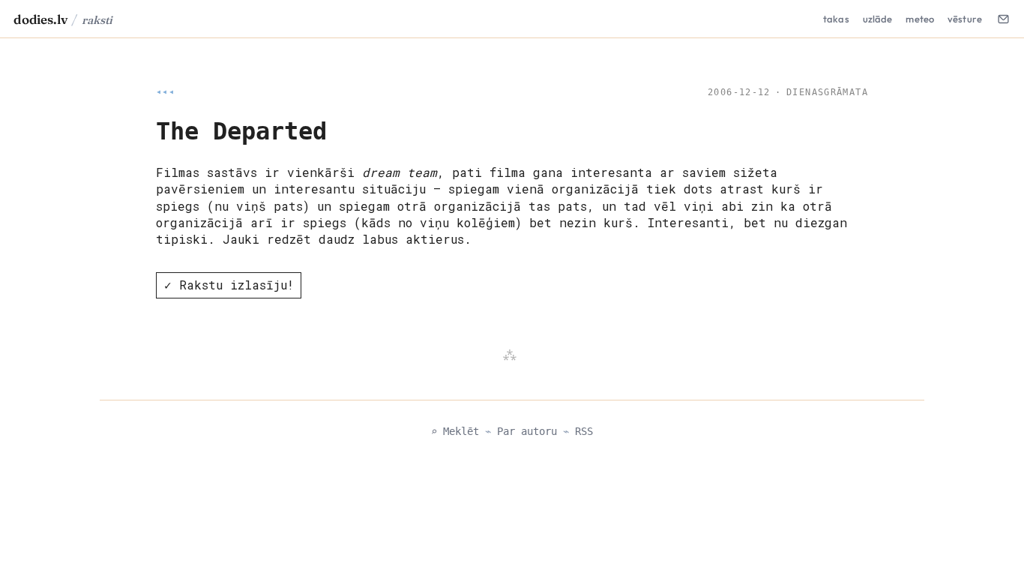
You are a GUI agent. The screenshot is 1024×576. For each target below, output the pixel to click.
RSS (584, 431)
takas (836, 19)
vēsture (965, 19)
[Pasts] (1003, 18)
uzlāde (878, 19)
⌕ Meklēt (455, 431)
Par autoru (527, 431)
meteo (920, 19)
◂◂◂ (165, 92)
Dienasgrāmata (827, 92)
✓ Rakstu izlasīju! (229, 284)
